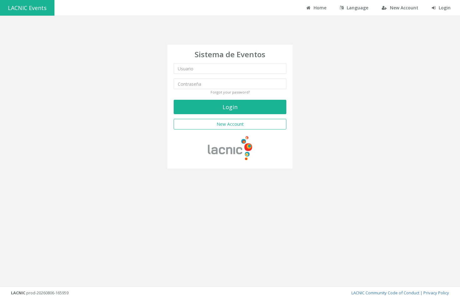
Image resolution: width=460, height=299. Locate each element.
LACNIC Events (27, 8)
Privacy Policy (436, 293)
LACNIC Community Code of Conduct (385, 293)
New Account (403, 8)
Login (444, 8)
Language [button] (356, 8)
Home (319, 8)
